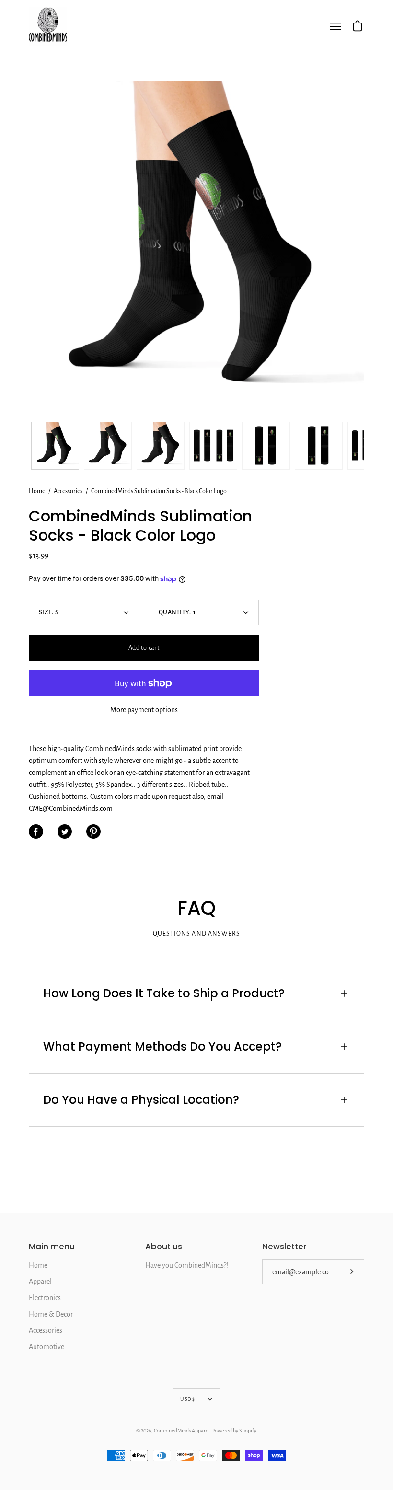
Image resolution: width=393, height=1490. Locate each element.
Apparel (40, 1281)
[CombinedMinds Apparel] (48, 26)
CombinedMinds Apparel (182, 1430)
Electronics (45, 1298)
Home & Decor (51, 1314)
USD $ (187, 1399)
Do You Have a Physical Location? (141, 1100)
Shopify (247, 1430)
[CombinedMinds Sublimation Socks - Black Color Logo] (55, 446)
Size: (49, 612)
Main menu (52, 1247)
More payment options (144, 710)
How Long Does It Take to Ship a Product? (164, 993)
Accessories (68, 491)
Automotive (46, 1347)
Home (37, 491)
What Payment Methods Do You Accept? (162, 1046)
